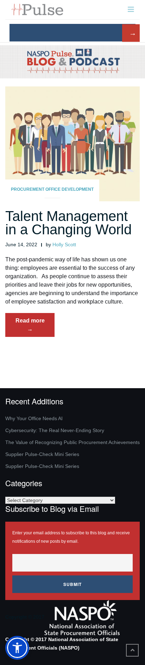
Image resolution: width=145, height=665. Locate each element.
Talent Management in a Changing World (72, 222)
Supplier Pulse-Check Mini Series (42, 454)
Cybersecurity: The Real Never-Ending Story (54, 430)
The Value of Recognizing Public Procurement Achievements (72, 442)
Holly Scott (64, 244)
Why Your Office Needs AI (34, 418)
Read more (35, 327)
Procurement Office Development (52, 189)
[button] (17, 648)
